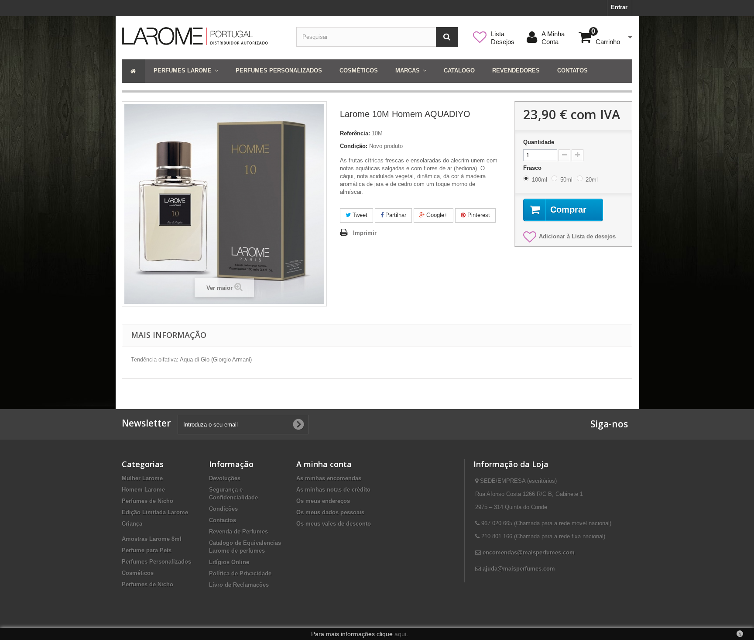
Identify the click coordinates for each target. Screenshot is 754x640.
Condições (223, 509)
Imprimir (365, 233)
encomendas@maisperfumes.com (529, 552)
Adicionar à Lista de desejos (577, 236)
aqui (400, 633)
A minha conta (324, 464)
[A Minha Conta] (565, 34)
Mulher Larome (142, 478)
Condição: (353, 146)
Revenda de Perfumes (238, 531)
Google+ (436, 215)
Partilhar (395, 215)
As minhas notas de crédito (333, 489)
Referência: (355, 133)
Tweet (359, 215)
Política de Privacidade (240, 573)
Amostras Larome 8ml (152, 539)
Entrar (619, 7)
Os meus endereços (323, 501)
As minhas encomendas (328, 478)
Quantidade (538, 142)
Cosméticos (138, 573)
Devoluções (224, 478)
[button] (186, 71)
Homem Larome (143, 489)
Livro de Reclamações (239, 585)
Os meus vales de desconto (333, 523)
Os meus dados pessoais (330, 512)
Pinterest (478, 215)
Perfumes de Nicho (147, 501)
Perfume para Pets (146, 550)
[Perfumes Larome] (202, 36)
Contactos (222, 520)
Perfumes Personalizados (156, 561)
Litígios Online (229, 562)
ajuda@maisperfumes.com (519, 568)
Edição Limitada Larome (155, 512)
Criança (132, 523)
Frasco (533, 168)
